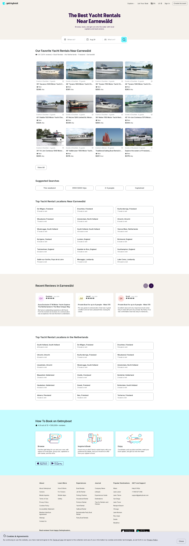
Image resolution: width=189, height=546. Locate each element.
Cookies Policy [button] (44, 505)
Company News (100, 488)
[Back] (145, 285)
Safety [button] (60, 499)
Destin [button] (115, 519)
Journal (98, 483)
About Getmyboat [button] (45, 488)
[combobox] (73, 39)
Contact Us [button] (42, 521)
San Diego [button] (116, 499)
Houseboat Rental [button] (82, 499)
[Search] (124, 39)
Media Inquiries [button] (44, 495)
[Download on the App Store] (42, 463)
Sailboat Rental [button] (81, 509)
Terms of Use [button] (58, 540)
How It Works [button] (62, 488)
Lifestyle (97, 492)
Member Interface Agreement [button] (45, 513)
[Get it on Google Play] (57, 463)
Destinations (99, 499)
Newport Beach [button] (118, 505)
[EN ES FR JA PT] (153, 3)
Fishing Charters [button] (81, 495)
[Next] (151, 285)
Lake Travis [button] (117, 502)
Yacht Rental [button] (80, 505)
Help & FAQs (136, 488)
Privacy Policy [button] (152, 540)
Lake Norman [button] (117, 512)
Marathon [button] (116, 523)
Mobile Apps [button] (62, 495)
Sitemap (42, 518)
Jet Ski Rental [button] (80, 492)
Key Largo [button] (116, 516)
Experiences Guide (101, 495)
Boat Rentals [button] (80, 488)
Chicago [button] (116, 509)
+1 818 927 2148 (137, 492)
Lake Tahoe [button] (117, 495)
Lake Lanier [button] (117, 492)
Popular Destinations (121, 483)
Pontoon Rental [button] (81, 502)
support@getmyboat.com (140, 495)
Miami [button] (115, 488)
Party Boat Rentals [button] (82, 518)
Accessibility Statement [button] (46, 509)
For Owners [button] (61, 492)
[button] (143, 3)
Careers (42, 492)
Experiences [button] (81, 483)
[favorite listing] (63, 81)
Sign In (167, 3)
